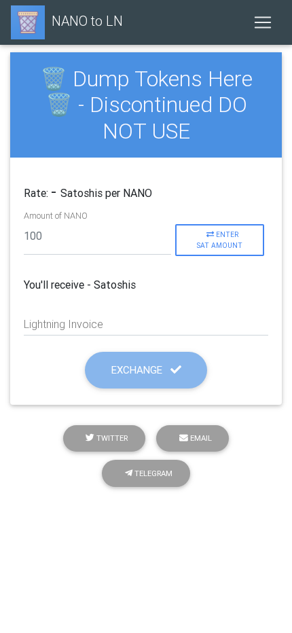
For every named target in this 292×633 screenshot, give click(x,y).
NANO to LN (87, 20)
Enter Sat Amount (219, 239)
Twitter (111, 438)
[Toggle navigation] (262, 22)
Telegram (152, 473)
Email (200, 438)
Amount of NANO (56, 215)
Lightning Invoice (63, 324)
